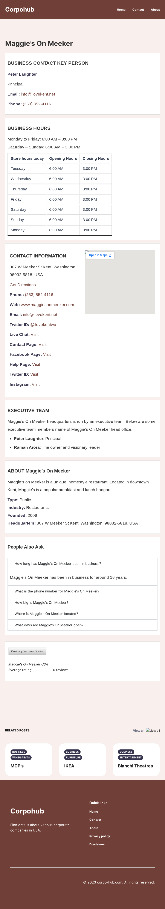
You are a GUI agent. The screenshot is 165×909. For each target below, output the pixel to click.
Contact (138, 9)
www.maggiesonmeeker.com (47, 304)
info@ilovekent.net (38, 94)
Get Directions (23, 285)
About (155, 9)
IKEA (69, 765)
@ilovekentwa (43, 324)
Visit (34, 334)
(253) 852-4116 (37, 104)
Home (121, 9)
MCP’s (17, 765)
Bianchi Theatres (135, 765)
